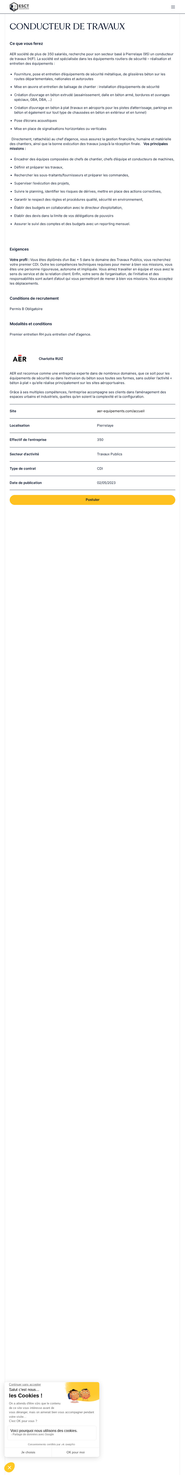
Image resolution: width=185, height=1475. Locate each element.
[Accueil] (49, 7)
